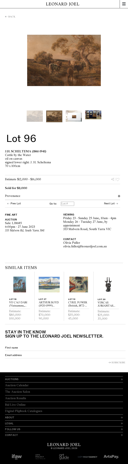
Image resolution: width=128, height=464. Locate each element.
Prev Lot (15, 203)
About (9, 417)
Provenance (12, 196)
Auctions (11, 379)
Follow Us (12, 429)
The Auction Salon (17, 392)
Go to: (53, 204)
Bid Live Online (15, 405)
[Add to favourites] (117, 179)
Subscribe (118, 362)
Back (11, 16)
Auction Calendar (16, 385)
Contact (11, 435)
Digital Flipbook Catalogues (23, 411)
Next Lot (109, 203)
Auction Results (15, 398)
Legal (9, 423)
